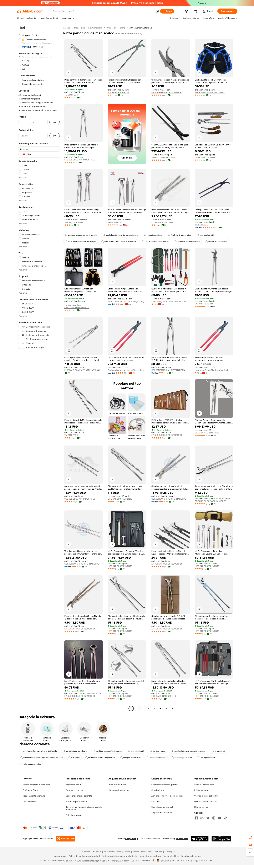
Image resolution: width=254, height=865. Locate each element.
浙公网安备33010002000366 (175, 860)
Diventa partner (201, 807)
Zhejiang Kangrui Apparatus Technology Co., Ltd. (127, 370)
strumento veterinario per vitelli (101, 758)
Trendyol (158, 851)
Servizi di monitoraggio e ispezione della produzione (84, 808)
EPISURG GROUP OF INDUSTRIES (166, 92)
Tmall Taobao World (112, 851)
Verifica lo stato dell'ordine (206, 796)
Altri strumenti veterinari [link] (140, 28)
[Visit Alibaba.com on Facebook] (196, 818)
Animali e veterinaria (116, 28)
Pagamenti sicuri (73, 784)
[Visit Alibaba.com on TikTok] (225, 818)
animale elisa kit (137, 751)
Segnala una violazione (161, 812)
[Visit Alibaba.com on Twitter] (208, 818)
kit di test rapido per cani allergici (82, 242)
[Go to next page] (172, 708)
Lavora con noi (29, 801)
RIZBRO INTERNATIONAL (163, 222)
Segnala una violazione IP (162, 807)
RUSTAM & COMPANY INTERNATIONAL (82, 370)
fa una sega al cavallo (183, 758)
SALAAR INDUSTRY (204, 304)
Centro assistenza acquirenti (164, 784)
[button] (157, 11)
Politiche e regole (73, 815)
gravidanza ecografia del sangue (109, 751)
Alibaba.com (182, 838)
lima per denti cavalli (132, 758)
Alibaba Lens (37, 838)
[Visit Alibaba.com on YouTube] (219, 818)
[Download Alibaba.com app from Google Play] (221, 838)
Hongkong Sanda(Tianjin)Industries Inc (212, 370)
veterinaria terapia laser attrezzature (189, 751)
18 (166, 708)
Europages (170, 851)
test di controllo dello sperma (157, 242)
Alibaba (66, 28)
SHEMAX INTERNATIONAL (163, 157)
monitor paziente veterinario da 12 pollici (40, 751)
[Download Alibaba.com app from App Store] (200, 838)
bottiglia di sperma (208, 758)
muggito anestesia (154, 235)
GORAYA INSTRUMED (205, 157)
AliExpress (85, 851)
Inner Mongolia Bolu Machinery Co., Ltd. (169, 301)
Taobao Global (139, 851)
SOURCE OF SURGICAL (118, 92)
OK (54, 122)
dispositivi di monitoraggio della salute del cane (43, 758)
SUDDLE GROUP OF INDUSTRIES (79, 160)
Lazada (127, 851)
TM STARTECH (71, 95)
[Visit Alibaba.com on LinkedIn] (202, 818)
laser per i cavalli (207, 235)
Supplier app (131, 838)
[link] (250, 837)
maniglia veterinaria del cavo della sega (122, 235)
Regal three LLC (115, 222)
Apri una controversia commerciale (167, 796)
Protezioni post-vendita (76, 801)
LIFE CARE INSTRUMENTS (76, 307)
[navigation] (39, 368)
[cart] (196, 11)
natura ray (75, 758)
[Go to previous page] (125, 708)
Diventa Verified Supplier (205, 801)
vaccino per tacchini (157, 758)
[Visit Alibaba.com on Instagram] (213, 818)
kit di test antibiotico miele (189, 242)
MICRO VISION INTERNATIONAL (210, 92)
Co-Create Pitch (30, 790)
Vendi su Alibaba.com (204, 784)
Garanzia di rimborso (75, 790)
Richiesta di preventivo (118, 790)
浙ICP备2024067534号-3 (202, 860)
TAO (150, 851)
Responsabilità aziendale (34, 796)
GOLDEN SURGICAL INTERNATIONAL (168, 370)
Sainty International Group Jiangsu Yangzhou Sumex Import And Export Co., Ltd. (127, 301)
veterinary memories (32, 764)
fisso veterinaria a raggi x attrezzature (120, 242)
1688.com (96, 851)
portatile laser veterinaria (76, 751)
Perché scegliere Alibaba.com (36, 784)
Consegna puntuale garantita (79, 796)
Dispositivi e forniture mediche (88, 28)
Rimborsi (155, 801)
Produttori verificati (117, 784)
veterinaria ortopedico (217, 242)
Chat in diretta (157, 790)
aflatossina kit (219, 751)
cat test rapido (159, 751)
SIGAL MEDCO (201, 224)
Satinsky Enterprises (73, 222)
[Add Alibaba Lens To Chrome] (65, 838)
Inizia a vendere (201, 790)
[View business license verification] (153, 860)
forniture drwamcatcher (181, 235)
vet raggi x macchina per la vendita (82, 235)
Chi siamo (27, 778)
